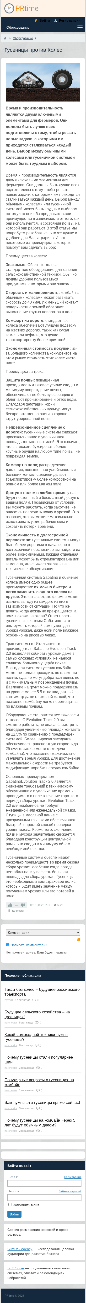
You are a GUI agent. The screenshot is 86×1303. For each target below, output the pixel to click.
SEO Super (15, 1268)
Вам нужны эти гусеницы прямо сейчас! (42, 1102)
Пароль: (13, 1191)
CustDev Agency (19, 1249)
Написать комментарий (29, 945)
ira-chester (18, 910)
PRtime (9, 1295)
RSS (78, 939)
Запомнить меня (26, 1205)
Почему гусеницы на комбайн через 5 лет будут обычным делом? (40, 1122)
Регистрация (72, 1177)
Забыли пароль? (70, 1191)
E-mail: (12, 1177)
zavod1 (9, 999)
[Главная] (5, 38)
